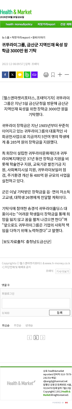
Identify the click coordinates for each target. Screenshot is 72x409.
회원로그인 (8, 293)
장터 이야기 (38, 37)
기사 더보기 (62, 271)
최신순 (6, 325)
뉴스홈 (5, 37)
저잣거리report (21, 37)
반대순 (29, 325)
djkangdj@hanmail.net (55, 381)
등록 (60, 312)
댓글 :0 (5, 285)
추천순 (17, 325)
